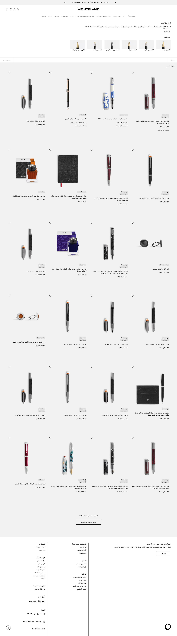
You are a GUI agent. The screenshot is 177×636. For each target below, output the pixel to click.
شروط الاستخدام (40, 589)
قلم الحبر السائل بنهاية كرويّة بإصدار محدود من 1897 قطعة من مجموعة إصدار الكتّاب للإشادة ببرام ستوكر (110, 272)
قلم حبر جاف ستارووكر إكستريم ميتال (75, 415)
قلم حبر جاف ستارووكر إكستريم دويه (75, 344)
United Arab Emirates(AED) (32, 621)
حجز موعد (42, 550)
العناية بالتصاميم (81, 589)
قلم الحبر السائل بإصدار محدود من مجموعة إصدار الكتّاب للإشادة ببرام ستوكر (152, 122)
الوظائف (42, 578)
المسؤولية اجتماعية (39, 572)
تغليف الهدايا (82, 580)
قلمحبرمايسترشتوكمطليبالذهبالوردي (75, 119)
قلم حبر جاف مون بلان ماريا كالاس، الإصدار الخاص (30, 484)
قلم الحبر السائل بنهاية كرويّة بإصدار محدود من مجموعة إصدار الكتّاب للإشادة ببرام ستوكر (150, 487)
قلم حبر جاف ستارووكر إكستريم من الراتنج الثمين (154, 198)
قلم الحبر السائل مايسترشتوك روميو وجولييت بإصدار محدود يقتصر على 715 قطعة (68, 487)
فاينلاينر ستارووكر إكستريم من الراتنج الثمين (115, 415)
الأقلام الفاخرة (117, 16)
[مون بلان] (88, 9)
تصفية (172, 60)
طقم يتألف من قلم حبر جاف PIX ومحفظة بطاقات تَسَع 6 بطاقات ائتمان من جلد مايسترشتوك (152, 414)
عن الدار (44, 16)
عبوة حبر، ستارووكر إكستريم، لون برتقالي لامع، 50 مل (29, 196)
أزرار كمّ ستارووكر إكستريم (161, 269)
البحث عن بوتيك (40, 547)
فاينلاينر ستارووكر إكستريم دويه (36, 271)
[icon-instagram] (44, 614)
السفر (71, 16)
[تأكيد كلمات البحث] (18, 9)
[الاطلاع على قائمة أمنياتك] (11, 9)
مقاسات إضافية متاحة (163, 130)
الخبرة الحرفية (41, 569)
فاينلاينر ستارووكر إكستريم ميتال (35, 121)
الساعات (56, 16)
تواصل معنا (83, 547)
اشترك (164, 553)
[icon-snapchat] (38, 614)
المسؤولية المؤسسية (39, 575)
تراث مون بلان (41, 566)
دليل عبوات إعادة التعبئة (79, 586)
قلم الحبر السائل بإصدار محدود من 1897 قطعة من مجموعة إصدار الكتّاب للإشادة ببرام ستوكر (110, 487)
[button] (14, 9)
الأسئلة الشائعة (81, 550)
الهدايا (124, 16)
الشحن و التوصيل (81, 564)
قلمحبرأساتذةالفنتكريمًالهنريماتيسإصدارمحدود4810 (112, 119)
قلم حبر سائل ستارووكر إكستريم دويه (157, 344)
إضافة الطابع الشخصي (79, 577)
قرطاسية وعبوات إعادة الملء (103, 16)
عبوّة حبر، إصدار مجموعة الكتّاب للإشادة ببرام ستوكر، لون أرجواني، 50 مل (69, 270)
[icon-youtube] (31, 614)
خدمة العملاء (82, 553)
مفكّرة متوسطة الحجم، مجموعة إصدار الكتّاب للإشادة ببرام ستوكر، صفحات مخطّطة (68, 197)
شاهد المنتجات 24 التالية (88, 522)
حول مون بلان (41, 561)
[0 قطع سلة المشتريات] (7, 9)
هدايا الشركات (82, 583)
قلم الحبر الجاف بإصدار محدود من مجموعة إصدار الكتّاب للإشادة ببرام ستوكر (111, 199)
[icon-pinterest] (28, 614)
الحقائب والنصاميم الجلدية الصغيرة (85, 16)
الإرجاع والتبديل (81, 566)
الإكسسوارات (64, 16)
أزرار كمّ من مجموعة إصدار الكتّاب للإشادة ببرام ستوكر (28, 342)
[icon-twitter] (34, 614)
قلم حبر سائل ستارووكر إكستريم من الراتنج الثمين (30, 415)
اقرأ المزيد (167, 31)
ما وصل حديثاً (131, 16)
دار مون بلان (41, 564)
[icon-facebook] (41, 614)
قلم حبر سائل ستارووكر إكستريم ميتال (116, 344)
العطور (50, 16)
